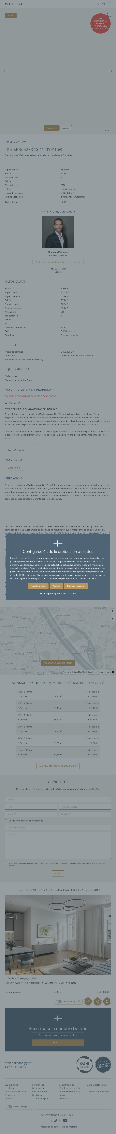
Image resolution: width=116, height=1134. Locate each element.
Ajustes (56, 586)
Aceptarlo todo (38, 586)
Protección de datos (66, 593)
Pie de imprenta (47, 593)
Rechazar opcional (76, 586)
